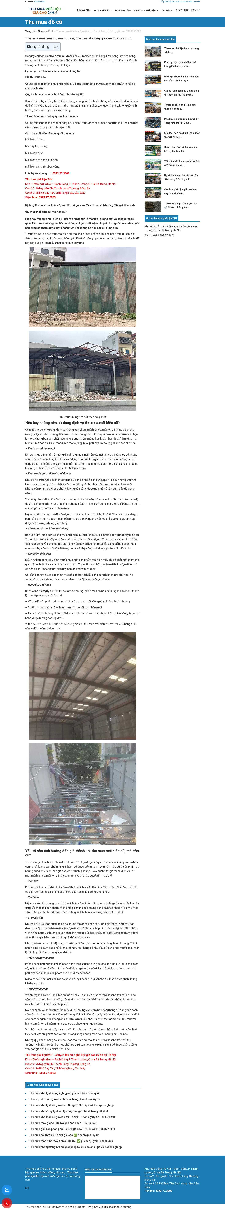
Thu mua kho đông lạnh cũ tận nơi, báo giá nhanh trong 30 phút (68, 1111)
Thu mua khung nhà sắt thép (77, 417)
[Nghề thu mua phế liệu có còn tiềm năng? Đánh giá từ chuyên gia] (153, 178)
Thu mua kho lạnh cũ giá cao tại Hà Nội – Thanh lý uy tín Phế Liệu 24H (72, 1117)
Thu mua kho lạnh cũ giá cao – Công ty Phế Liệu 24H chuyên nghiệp (71, 1105)
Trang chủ (84, 10)
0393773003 (39, 2)
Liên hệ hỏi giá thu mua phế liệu (180, 2)
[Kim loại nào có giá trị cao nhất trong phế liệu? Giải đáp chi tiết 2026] (153, 136)
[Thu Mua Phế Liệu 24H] (45, 10)
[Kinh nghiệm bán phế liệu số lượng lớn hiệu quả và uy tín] (153, 65)
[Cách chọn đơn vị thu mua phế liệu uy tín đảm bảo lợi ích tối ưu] (153, 150)
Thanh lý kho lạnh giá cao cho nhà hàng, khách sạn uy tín (64, 1099)
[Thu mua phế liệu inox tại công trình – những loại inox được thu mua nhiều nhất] (153, 51)
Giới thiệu (182, 10)
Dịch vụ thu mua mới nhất (160, 39)
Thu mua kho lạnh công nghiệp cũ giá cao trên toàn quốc (64, 1093)
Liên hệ (195, 10)
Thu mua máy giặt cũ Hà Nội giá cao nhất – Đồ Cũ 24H (63, 1123)
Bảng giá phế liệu (145, 10)
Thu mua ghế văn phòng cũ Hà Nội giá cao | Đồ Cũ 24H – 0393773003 (72, 1129)
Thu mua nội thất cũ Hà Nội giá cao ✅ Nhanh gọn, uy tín (64, 1135)
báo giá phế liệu (40, 1049)
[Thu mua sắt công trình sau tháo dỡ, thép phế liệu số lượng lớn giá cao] (153, 107)
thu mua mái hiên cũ (49, 218)
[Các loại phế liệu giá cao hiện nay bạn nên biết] (153, 192)
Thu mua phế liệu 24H (66, 1044)
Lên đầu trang (112, 1162)
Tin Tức (166, 10)
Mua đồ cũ (122, 10)
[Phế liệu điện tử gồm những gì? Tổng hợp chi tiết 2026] (153, 122)
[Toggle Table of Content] (54, 46)
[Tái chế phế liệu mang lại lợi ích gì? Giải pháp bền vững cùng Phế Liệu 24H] (153, 164)
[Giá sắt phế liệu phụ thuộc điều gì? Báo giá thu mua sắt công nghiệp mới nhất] (153, 93)
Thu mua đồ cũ (43, 22)
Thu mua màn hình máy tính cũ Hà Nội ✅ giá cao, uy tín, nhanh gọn (71, 1141)
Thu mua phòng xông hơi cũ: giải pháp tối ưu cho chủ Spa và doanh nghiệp (75, 1147)
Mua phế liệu (102, 10)
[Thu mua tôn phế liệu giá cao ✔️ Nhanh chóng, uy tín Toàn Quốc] (153, 206)
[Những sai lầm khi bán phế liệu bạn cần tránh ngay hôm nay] (153, 79)
